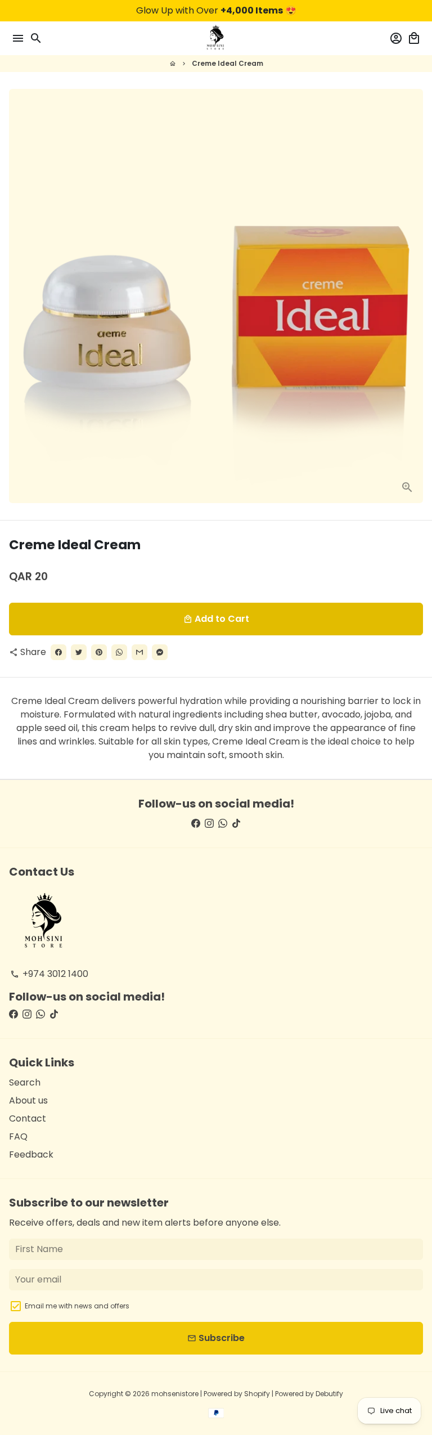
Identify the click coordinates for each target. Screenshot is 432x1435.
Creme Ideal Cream (227, 63)
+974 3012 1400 (49, 973)
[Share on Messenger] (160, 652)
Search (24, 1082)
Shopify (257, 1393)
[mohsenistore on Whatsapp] (222, 823)
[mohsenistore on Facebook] (195, 823)
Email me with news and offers (77, 1306)
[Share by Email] (139, 652)
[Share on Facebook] (58, 652)
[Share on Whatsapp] (119, 652)
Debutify (329, 1393)
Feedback (31, 1154)
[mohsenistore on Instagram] (209, 823)
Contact (27, 1118)
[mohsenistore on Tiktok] (236, 823)
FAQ (18, 1136)
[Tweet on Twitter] (79, 652)
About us (28, 1100)
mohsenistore (175, 1393)
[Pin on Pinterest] (99, 652)
